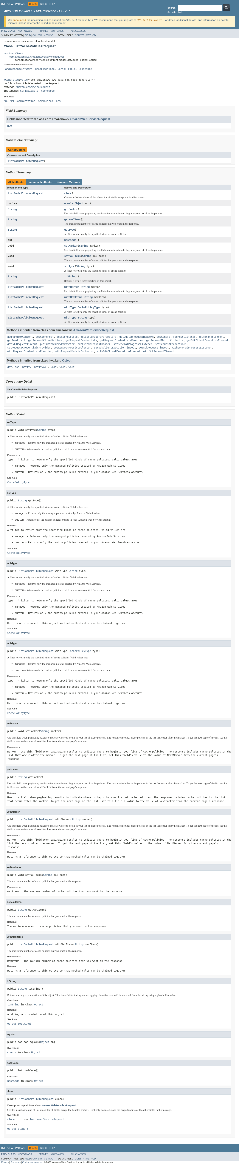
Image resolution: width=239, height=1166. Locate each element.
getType (69, 229)
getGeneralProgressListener (176, 336)
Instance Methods (40, 181)
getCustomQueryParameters (98, 336)
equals (68, 203)
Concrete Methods (68, 181)
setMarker (71, 245)
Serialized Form (49, 100)
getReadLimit (16, 340)
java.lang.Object (13, 53)
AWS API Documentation (19, 100)
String (12, 209)
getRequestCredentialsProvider (121, 340)
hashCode (70, 239)
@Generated (11, 79)
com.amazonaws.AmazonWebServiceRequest (36, 56)
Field (27, 35)
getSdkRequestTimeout (22, 344)
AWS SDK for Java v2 (149, 19)
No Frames (57, 31)
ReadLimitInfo (45, 68)
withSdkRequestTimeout (159, 351)
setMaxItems (72, 255)
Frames (43, 31)
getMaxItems (72, 219)
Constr (37, 35)
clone (68, 193)
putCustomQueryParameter (57, 344)
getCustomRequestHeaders (136, 336)
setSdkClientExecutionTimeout (115, 347)
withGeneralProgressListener (192, 347)
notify (26, 366)
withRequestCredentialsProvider (29, 351)
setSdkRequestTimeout (154, 347)
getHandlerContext (211, 336)
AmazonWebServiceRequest (33, 86)
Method (48, 35)
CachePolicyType (89, 307)
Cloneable (85, 68)
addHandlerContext (20, 336)
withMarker (71, 286)
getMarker (71, 209)
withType (70, 307)
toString (70, 276)
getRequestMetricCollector (165, 340)
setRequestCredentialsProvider (29, 347)
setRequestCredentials (171, 344)
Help (52, 4)
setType (69, 266)
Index (43, 4)
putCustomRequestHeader (93, 344)
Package (20, 4)
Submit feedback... (175, 12)
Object (79, 203)
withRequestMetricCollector (74, 351)
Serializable (66, 68)
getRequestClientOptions (45, 340)
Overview (7, 4)
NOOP (10, 125)
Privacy (5, 1162)
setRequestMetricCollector (72, 347)
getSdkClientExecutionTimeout (207, 340)
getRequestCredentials (81, 340)
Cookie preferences (32, 1162)
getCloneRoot (45, 336)
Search (171, 7)
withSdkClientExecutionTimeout (118, 351)
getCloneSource (67, 336)
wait (54, 366)
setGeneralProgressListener (132, 344)
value (24, 79)
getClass (13, 366)
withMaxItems (73, 297)
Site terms (15, 1162)
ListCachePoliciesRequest (26, 160)
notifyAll (41, 366)
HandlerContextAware (18, 68)
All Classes (78, 31)
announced (19, 19)
